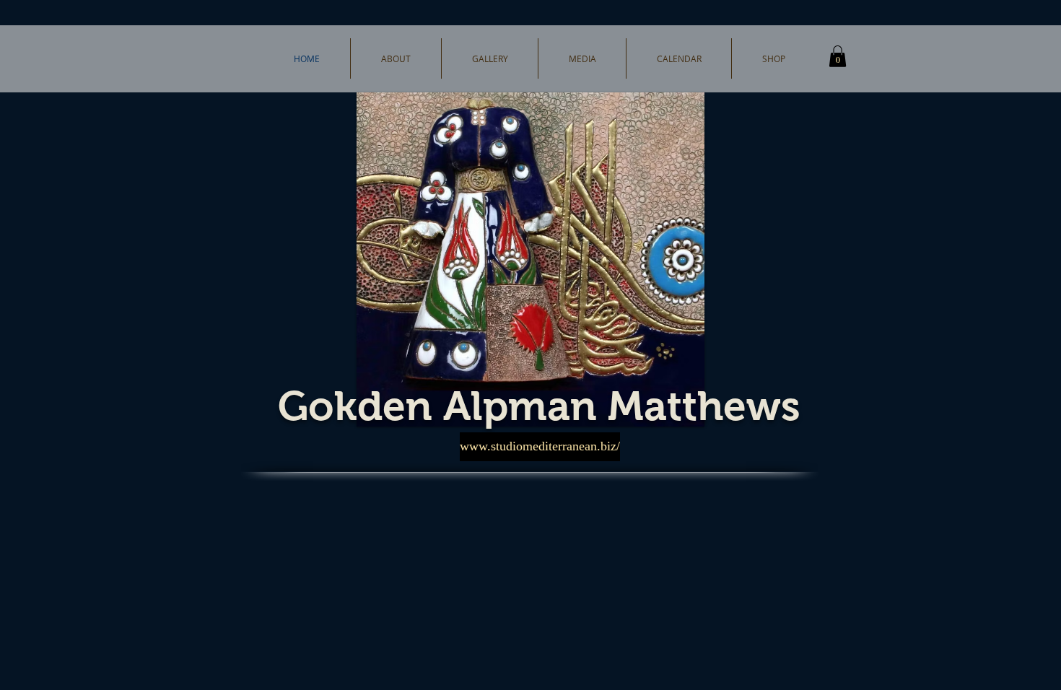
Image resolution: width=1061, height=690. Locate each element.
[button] (838, 56)
